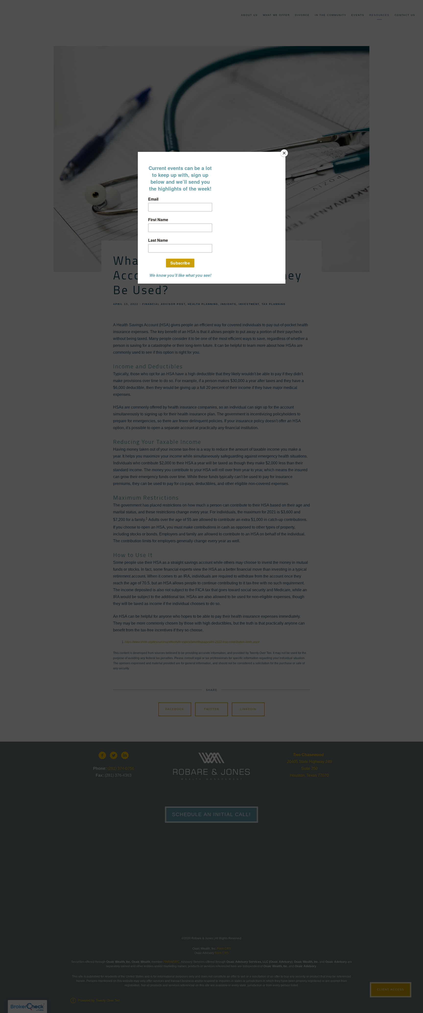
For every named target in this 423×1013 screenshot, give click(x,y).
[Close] (284, 153)
